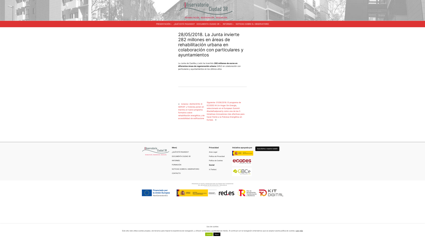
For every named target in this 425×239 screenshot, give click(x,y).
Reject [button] (217, 234)
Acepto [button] (209, 234)
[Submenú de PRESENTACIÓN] (171, 24)
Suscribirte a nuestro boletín (267, 149)
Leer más (299, 231)
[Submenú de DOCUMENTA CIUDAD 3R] (220, 24)
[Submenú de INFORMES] (233, 24)
